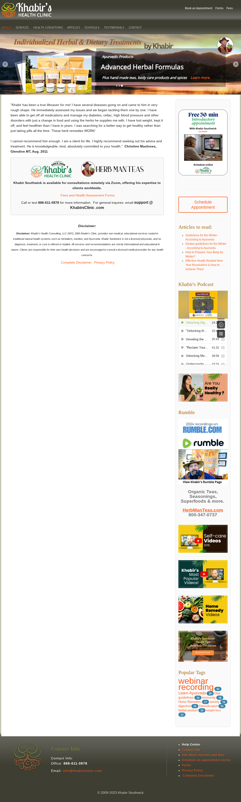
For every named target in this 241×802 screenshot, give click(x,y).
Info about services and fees (203, 755)
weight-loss (213, 710)
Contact (135, 27)
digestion (184, 706)
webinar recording (196, 684)
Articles (73, 27)
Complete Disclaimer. (76, 262)
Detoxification (208, 706)
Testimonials (114, 27)
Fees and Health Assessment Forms (87, 195)
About (6, 27)
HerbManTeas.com (203, 510)
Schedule (92, 27)
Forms (219, 8)
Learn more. (200, 77)
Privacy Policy (104, 262)
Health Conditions (48, 27)
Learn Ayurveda (192, 693)
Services (22, 27)
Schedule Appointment (203, 205)
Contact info (191, 749)
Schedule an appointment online (206, 760)
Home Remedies (190, 702)
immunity (209, 697)
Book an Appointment (198, 8)
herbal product (188, 710)
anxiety (215, 702)
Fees (229, 8)
